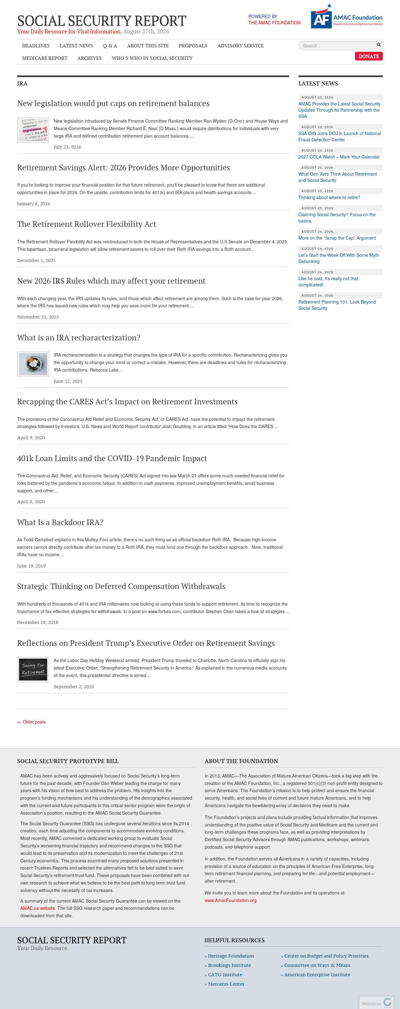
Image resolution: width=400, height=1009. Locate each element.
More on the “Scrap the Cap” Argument (337, 238)
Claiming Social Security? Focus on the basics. (337, 217)
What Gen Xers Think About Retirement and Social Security (337, 177)
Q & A (110, 45)
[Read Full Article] (33, 130)
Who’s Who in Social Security (152, 58)
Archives (90, 58)
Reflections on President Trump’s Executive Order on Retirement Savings (146, 643)
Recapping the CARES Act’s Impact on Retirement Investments (127, 402)
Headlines (36, 45)
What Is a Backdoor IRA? (60, 522)
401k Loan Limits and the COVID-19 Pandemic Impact (112, 458)
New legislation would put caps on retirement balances (113, 103)
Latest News (76, 45)
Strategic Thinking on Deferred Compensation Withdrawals (121, 586)
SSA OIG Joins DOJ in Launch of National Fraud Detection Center (339, 136)
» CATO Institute (223, 974)
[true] (379, 45)
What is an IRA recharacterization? (78, 338)
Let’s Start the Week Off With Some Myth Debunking (338, 258)
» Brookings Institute (228, 965)
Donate (369, 56)
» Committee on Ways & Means (316, 965)
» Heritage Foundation (229, 956)
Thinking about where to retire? (329, 197)
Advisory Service (241, 45)
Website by (370, 1003)
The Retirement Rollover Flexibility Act (86, 224)
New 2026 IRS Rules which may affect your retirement (111, 281)
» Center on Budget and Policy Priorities (325, 956)
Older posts (31, 722)
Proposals (193, 45)
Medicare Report (45, 58)
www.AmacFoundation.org (231, 900)
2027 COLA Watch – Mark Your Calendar (339, 157)
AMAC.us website (37, 908)
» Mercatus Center (224, 984)
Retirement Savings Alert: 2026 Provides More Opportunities (123, 168)
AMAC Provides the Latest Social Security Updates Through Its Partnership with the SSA (339, 109)
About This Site (148, 45)
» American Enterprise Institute (315, 974)
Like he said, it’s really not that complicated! (328, 281)
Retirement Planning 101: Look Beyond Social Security (337, 305)
